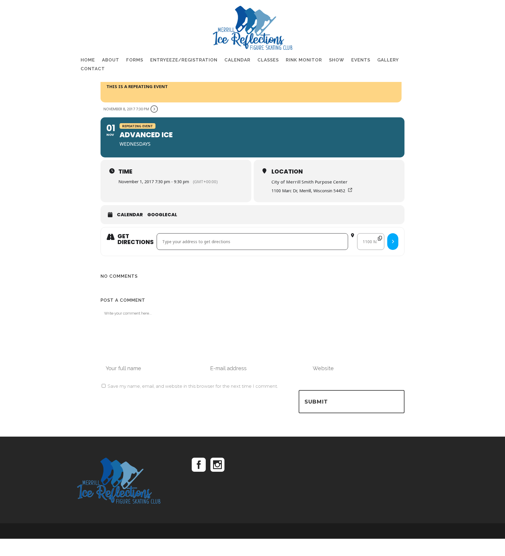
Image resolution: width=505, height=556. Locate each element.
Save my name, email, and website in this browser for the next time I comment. (193, 386)
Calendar (130, 215)
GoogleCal (162, 215)
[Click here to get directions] (392, 241)
